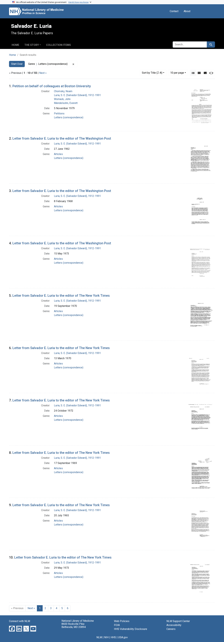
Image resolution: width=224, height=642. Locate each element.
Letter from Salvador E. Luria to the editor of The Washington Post (61, 138)
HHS (113, 637)
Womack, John (62, 99)
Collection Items (58, 44)
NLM (99, 637)
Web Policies (121, 621)
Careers (170, 629)
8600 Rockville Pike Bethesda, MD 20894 (73, 625)
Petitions (59, 113)
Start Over (17, 63)
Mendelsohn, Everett (66, 103)
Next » (43, 72)
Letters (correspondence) (68, 117)
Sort (152, 72)
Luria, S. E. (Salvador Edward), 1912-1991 (77, 95)
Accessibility (173, 625)
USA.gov (123, 637)
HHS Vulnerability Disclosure (130, 629)
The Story (31, 44)
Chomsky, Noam (63, 91)
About (187, 11)
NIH (106, 637)
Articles (58, 154)
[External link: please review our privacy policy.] (12, 628)
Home (15, 44)
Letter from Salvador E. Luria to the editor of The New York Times (61, 296)
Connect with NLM (19, 621)
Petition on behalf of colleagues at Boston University (51, 86)
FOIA (117, 625)
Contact (174, 11)
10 (177, 72)
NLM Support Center (178, 621)
